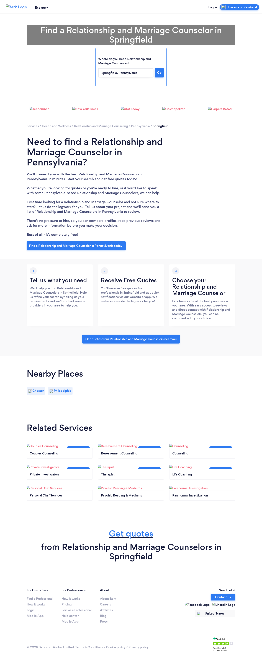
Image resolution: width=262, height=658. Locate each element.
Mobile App (35, 616)
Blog (103, 616)
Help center (70, 616)
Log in (212, 7)
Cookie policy (115, 647)
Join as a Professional (76, 610)
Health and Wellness (56, 126)
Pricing (67, 604)
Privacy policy (139, 647)
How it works (36, 604)
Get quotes (131, 534)
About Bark (108, 599)
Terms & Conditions (89, 647)
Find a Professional (40, 599)
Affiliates (106, 610)
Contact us (223, 597)
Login (31, 610)
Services (33, 126)
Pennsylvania (140, 126)
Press (104, 621)
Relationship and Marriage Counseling (101, 126)
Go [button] (159, 73)
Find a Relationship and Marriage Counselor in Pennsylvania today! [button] (76, 246)
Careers (105, 604)
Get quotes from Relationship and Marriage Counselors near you (131, 339)
